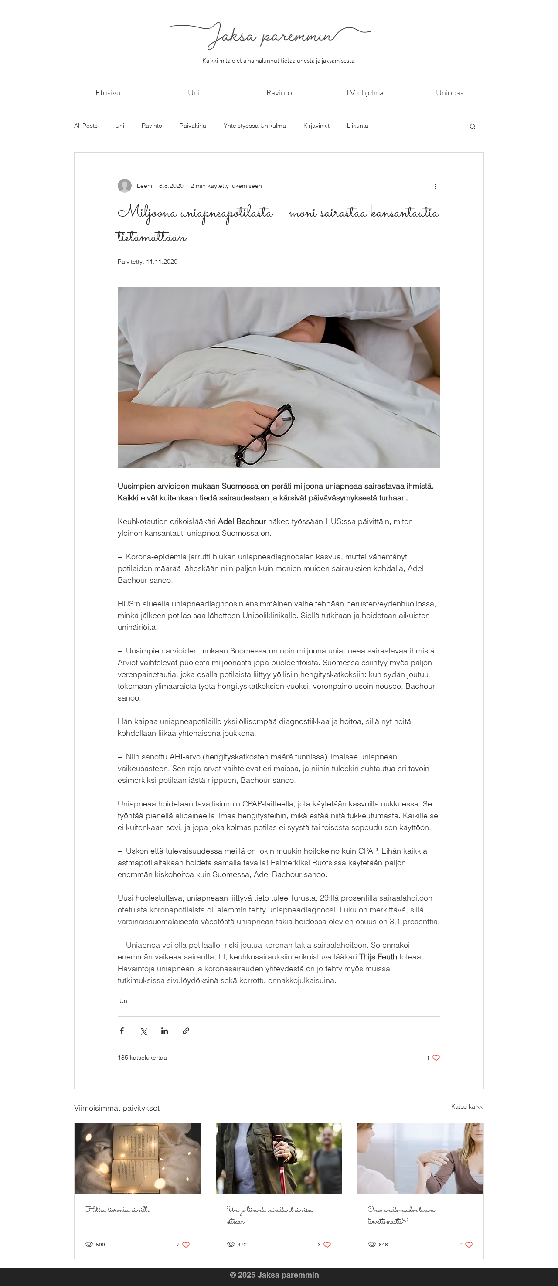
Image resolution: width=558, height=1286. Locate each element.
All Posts (86, 125)
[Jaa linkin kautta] (186, 1031)
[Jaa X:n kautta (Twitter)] (143, 1031)
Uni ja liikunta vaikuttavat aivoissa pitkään (270, 1216)
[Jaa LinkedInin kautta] (164, 1031)
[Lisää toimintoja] (435, 185)
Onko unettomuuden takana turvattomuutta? (401, 1216)
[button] (473, 125)
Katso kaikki (467, 1106)
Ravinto (152, 125)
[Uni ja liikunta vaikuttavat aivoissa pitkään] (279, 1158)
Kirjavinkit (316, 125)
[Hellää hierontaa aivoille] (138, 1158)
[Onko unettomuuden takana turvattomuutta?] (420, 1158)
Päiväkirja (193, 125)
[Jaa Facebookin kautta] (122, 1031)
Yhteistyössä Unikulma (255, 125)
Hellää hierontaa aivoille (117, 1210)
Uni (119, 125)
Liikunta (357, 125)
